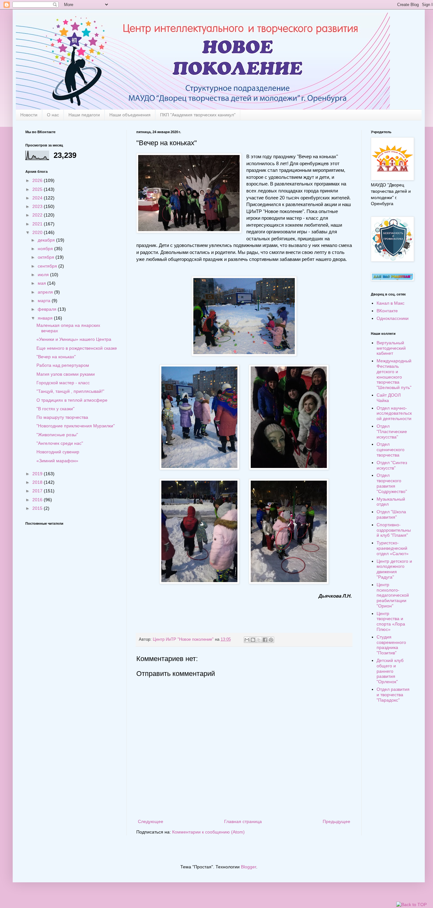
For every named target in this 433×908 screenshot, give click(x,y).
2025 (38, 189)
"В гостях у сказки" (55, 408)
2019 (38, 473)
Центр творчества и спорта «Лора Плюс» (391, 621)
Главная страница (243, 821)
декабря (47, 240)
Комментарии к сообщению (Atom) (208, 831)
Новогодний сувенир (57, 451)
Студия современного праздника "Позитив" (391, 644)
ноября (46, 248)
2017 (38, 490)
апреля (46, 292)
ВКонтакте (387, 310)
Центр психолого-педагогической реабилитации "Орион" (393, 595)
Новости (28, 114)
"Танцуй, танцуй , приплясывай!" (70, 391)
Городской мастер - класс (63, 382)
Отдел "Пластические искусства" (392, 431)
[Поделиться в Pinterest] (271, 640)
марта (45, 300)
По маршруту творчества (62, 417)
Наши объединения (130, 114)
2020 (38, 232)
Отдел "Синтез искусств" (392, 465)
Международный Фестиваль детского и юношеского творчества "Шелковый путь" (394, 374)
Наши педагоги (84, 114)
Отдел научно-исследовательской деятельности (394, 413)
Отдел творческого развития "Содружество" (392, 483)
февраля (48, 309)
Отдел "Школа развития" (391, 514)
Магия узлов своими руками (65, 374)
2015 (38, 508)
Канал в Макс (390, 303)
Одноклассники (393, 318)
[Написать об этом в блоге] (253, 640)
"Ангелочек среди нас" (59, 443)
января (46, 318)
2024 (38, 197)
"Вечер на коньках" (56, 356)
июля (44, 274)
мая (42, 283)
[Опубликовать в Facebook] (265, 640)
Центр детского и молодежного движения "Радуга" (394, 569)
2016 (38, 499)
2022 (38, 214)
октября (46, 257)
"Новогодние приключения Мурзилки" (75, 425)
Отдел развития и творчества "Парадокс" (393, 695)
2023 (38, 206)
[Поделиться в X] (259, 640)
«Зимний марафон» (57, 460)
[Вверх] (411, 905)
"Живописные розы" (57, 434)
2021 (38, 223)
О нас (53, 114)
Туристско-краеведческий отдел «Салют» (393, 548)
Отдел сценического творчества (390, 449)
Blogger (248, 866)
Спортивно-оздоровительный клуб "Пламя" (394, 530)
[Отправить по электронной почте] (247, 640)
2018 (38, 482)
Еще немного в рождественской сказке (76, 348)
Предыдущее (336, 821)
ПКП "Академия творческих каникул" (198, 114)
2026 (38, 180)
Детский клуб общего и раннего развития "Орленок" (390, 671)
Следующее (150, 821)
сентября (48, 266)
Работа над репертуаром (62, 365)
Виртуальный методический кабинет (391, 348)
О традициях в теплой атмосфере (71, 400)
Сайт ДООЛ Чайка (389, 397)
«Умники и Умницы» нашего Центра (73, 339)
